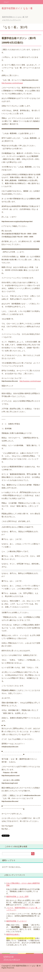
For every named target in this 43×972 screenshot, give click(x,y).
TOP (17, 17)
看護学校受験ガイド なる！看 (17, 8)
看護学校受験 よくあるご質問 (17, 896)
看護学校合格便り (13, 934)
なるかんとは (8, 956)
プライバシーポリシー (11, 959)
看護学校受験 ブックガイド (16, 921)
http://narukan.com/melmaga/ (12, 83)
